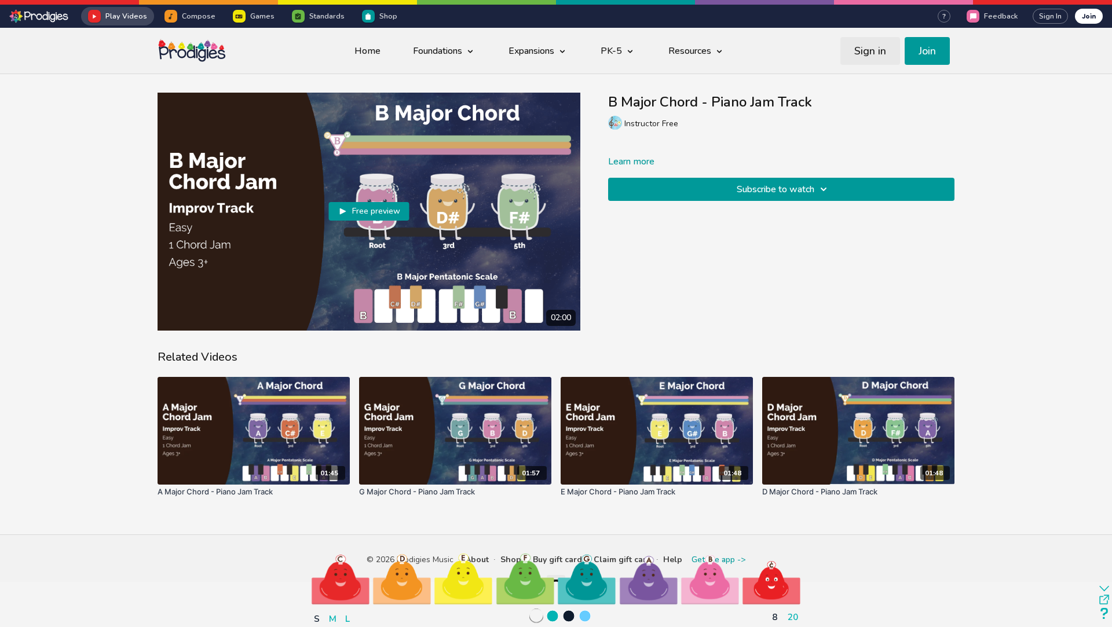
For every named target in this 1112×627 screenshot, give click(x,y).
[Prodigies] (39, 16)
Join (1089, 16)
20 (793, 617)
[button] (340, 579)
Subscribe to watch (775, 189)
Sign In (1050, 16)
